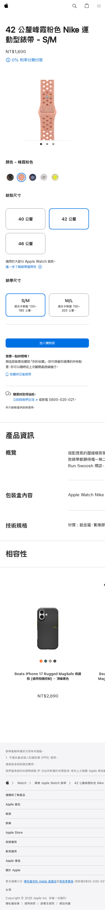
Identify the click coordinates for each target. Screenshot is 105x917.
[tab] (41, 144)
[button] (74, 6)
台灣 (8, 889)
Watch (22, 783)
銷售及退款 (48, 903)
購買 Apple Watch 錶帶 (50, 783)
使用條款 (30, 903)
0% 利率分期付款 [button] (42, 60)
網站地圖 (65, 903)
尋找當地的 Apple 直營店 (40, 881)
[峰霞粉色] (21, 177)
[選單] (99, 6)
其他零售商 (66, 881)
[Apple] (7, 782)
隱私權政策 (13, 903)
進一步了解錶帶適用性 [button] (21, 267)
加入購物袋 (47, 343)
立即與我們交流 (25, 399)
